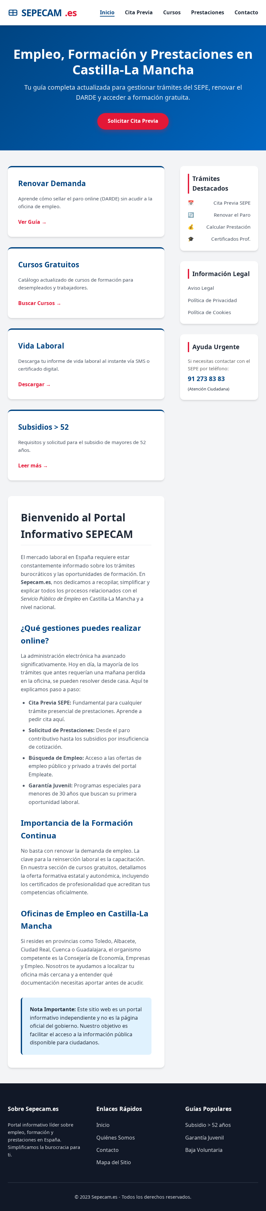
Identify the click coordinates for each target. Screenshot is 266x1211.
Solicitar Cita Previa (133, 120)
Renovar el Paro (219, 214)
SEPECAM (49, 12)
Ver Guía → (32, 221)
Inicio (107, 12)
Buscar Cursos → (39, 303)
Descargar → (34, 384)
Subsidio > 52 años (208, 1124)
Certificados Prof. (219, 239)
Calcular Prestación (219, 226)
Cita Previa (139, 12)
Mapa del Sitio (113, 1162)
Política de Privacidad (212, 300)
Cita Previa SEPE (219, 202)
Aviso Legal (201, 288)
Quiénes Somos (115, 1137)
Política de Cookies (209, 312)
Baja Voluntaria (204, 1150)
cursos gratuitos (96, 867)
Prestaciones (207, 12)
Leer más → (33, 465)
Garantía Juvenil (204, 1137)
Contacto (246, 12)
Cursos (172, 12)
